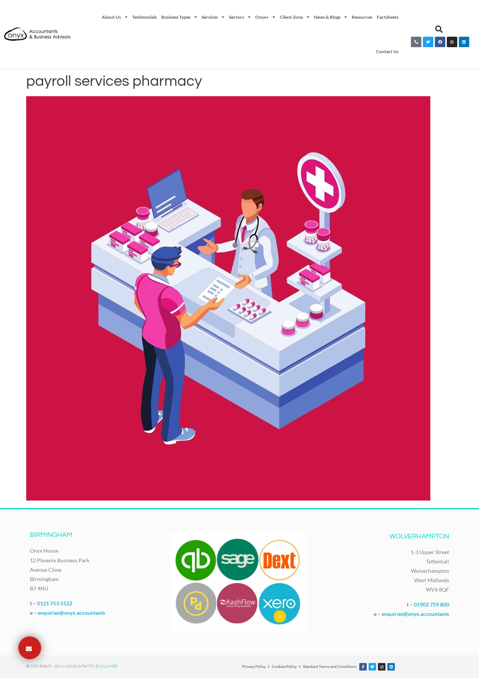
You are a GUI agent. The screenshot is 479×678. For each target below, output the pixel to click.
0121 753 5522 (54, 603)
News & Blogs (327, 17)
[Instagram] (452, 42)
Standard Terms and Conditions (330, 667)
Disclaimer (107, 666)
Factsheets (388, 17)
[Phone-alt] (416, 42)
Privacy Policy (254, 667)
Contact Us (387, 51)
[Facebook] (440, 42)
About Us (111, 17)
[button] (438, 29)
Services (210, 17)
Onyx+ (262, 17)
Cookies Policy (284, 667)
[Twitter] (428, 42)
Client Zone (291, 17)
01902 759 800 (431, 604)
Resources (362, 17)
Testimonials (144, 17)
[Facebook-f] (363, 667)
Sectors (236, 17)
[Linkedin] (464, 42)
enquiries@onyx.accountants (71, 612)
